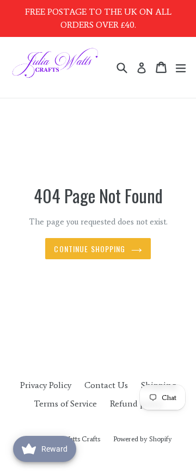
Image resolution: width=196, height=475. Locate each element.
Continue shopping (89, 248)
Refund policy (136, 403)
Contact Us (106, 385)
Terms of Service (65, 403)
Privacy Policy (45, 385)
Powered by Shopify (142, 439)
